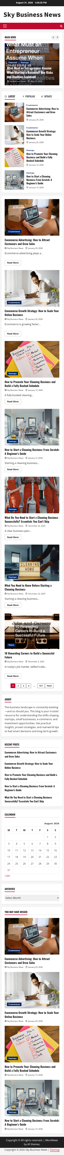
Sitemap (55, 1149)
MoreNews (51, 1140)
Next (49, 685)
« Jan (7, 875)
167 (41, 685)
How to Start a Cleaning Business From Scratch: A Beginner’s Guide (14, 180)
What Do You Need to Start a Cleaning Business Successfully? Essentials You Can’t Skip (32, 495)
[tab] (14, 97)
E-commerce (32, 105)
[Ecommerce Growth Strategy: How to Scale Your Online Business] (32, 990)
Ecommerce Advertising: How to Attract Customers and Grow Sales (14, 112)
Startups (25, 62)
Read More (14, 263)
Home (11, 645)
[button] (5, 26)
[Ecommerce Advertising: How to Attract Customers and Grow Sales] (32, 936)
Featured (13, 62)
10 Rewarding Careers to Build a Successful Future (32, 630)
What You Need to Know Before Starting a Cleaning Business (32, 563)
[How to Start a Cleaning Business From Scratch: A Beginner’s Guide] (32, 1098)
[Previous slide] (53, 37)
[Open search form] (61, 26)
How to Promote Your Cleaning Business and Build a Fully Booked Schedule (14, 157)
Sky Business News (32, 14)
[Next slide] (57, 37)
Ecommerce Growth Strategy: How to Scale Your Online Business (14, 135)
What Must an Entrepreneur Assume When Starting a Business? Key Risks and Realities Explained (30, 72)
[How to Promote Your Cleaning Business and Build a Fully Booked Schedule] (32, 1044)
